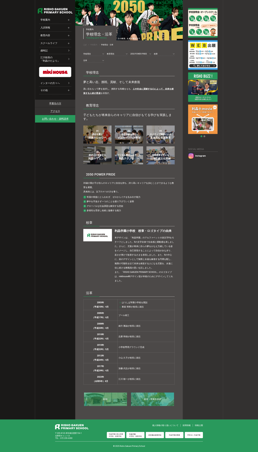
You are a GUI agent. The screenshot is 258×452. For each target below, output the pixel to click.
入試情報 (45, 27)
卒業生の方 (55, 103)
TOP (85, 45)
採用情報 (187, 425)
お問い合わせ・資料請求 (55, 118)
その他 (44, 90)
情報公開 (199, 425)
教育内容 (45, 35)
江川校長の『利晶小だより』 (50, 59)
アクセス (55, 111)
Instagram (200, 156)
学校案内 (45, 19)
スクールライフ (48, 43)
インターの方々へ (50, 83)
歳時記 (44, 50)
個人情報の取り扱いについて (165, 425)
